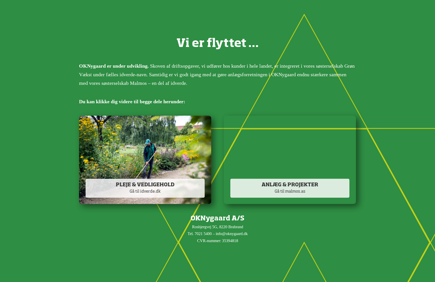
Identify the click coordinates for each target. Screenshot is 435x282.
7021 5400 (203, 234)
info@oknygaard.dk (232, 234)
